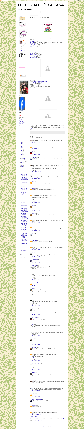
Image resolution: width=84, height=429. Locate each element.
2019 (21, 143)
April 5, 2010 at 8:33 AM (36, 256)
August (22, 162)
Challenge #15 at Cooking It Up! (24, 209)
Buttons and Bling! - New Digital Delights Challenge (24, 244)
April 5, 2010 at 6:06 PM (36, 305)
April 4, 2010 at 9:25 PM (36, 237)
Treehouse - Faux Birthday (24, 172)
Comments (23, 77)
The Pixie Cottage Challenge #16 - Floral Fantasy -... (24, 175)
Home (20, 12)
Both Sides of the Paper (41, 5)
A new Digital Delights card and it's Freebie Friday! (24, 240)
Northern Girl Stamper (36, 282)
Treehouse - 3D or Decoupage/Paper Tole (24, 203)
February (23, 255)
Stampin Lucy (34, 347)
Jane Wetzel (34, 213)
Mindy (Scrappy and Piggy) (37, 399)
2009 (21, 258)
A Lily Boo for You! (24, 179)
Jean (33, 225)
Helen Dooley (34, 157)
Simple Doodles (33, 44)
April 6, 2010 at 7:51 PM (36, 360)
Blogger (51, 426)
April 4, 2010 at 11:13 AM (36, 154)
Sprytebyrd (34, 372)
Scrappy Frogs (33, 43)
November (23, 158)
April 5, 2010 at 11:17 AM (36, 279)
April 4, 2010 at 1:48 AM (36, 142)
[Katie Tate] (22, 109)
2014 (21, 150)
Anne (33, 288)
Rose (33, 233)
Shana (33, 380)
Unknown (34, 188)
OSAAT (33, 357)
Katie (25, 40)
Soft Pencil (46, 22)
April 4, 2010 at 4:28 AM (36, 148)
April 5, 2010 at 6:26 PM (36, 314)
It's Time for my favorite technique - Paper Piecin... (24, 237)
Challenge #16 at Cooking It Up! (24, 178)
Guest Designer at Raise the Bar (24, 184)
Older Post (63, 418)
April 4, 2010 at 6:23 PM (36, 230)
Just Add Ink (32, 48)
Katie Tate (21, 121)
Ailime (44, 426)
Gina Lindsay (34, 317)
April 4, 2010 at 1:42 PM (36, 190)
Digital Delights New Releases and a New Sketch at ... (24, 200)
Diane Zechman (22, 120)
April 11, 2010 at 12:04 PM (36, 396)
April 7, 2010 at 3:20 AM (36, 369)
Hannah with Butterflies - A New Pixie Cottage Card (24, 217)
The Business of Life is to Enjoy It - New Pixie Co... (24, 211)
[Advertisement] (22, 134)
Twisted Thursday (33, 54)
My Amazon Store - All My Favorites (32, 12)
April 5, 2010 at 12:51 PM (36, 285)
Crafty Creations (33, 51)
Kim (33, 353)
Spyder (33, 205)
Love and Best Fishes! (23, 228)
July (22, 163)
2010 (21, 155)
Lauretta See (34, 164)
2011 (21, 154)
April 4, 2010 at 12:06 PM (36, 171)
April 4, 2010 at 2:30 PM (36, 210)
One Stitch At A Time (34, 47)
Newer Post (32, 418)
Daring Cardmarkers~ (34, 45)
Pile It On (34, 133)
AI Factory (32, 55)
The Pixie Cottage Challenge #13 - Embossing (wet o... (24, 224)
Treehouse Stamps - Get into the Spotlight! (24, 248)
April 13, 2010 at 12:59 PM (36, 407)
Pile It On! (49, 20)
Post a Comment (34, 416)
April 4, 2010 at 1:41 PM (36, 185)
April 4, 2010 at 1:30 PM (36, 178)
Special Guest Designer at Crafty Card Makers (23, 193)
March (22, 254)
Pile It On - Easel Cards (24, 234)
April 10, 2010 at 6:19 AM (36, 390)
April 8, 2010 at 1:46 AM (36, 383)
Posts (22, 75)
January (22, 257)
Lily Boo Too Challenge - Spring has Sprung (23, 251)
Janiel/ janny (34, 265)
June (22, 165)
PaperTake (32, 50)
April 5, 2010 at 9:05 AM (36, 262)
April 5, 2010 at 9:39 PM (36, 335)
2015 (21, 149)
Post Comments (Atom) (39, 420)
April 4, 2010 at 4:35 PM (36, 222)
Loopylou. (34, 139)
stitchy (33, 338)
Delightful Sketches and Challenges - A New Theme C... (24, 170)
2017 (21, 146)
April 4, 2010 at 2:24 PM (36, 202)
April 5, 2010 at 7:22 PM (36, 321)
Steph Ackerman (22, 122)
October (22, 159)
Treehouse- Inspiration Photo (24, 186)
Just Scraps (32, 46)
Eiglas (33, 299)
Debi (33, 324)
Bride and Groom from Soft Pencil (40, 81)
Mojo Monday (33, 41)
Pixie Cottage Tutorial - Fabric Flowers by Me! (24, 182)
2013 (21, 151)
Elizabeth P (34, 405)
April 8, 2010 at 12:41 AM (36, 377)
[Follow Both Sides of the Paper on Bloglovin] (22, 67)
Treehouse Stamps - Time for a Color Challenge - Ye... (24, 221)
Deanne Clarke (34, 308)
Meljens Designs (33, 52)
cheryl (33, 145)
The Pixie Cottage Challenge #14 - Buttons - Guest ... (24, 206)
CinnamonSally (35, 259)
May (22, 166)
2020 (21, 142)
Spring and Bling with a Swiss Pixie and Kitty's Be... (24, 230)
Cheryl (33, 252)
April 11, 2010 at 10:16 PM (36, 402)
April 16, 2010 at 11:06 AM (36, 414)
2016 (21, 147)
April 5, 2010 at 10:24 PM (36, 344)
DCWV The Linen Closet (38, 82)
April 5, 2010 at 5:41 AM (36, 249)
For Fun (31, 53)
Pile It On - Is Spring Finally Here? (24, 197)
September (23, 161)
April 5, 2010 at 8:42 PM (36, 327)
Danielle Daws (34, 240)
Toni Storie (21, 123)
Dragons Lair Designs (36, 363)
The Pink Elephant (34, 57)
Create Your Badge (21, 110)
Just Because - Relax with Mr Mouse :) (24, 214)
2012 (21, 153)
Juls (33, 151)
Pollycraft (32, 42)
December (23, 157)
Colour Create (33, 56)
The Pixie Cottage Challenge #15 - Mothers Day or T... (24, 189)
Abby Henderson (22, 119)
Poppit (33, 174)
